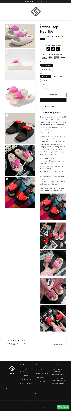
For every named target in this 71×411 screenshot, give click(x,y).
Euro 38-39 (58, 76)
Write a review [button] (58, 344)
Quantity (42, 84)
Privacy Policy (24, 375)
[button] (5, 12)
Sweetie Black (46, 69)
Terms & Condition (26, 383)
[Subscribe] (35, 394)
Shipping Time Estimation (24, 370)
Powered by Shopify (39, 407)
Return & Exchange (42, 373)
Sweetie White (47, 65)
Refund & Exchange (26, 379)
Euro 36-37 (46, 76)
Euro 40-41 (46, 80)
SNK (32, 407)
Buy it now (53, 100)
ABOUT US (39, 369)
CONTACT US (40, 377)
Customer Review (41, 381)
